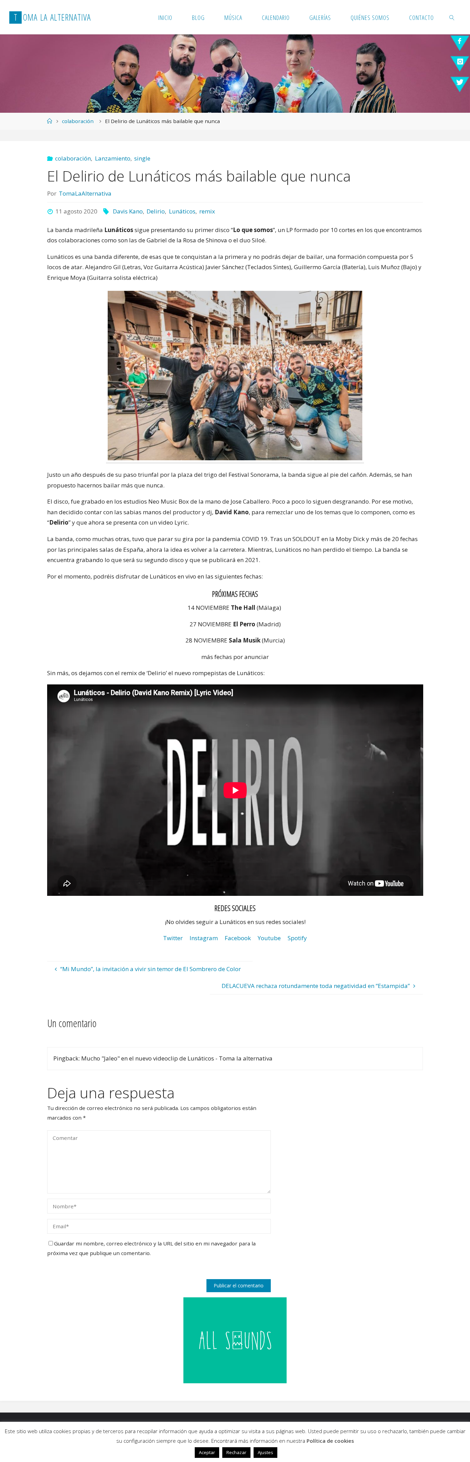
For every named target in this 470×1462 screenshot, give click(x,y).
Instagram (204, 938)
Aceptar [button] (207, 1452)
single (142, 158)
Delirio (156, 211)
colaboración (78, 121)
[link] (452, 17)
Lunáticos (182, 211)
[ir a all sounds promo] (235, 1340)
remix (207, 211)
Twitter (173, 938)
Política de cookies (330, 1440)
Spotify (297, 938)
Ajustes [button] (265, 1452)
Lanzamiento (112, 158)
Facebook (238, 938)
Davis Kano (127, 211)
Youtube (269, 938)
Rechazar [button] (236, 1452)
